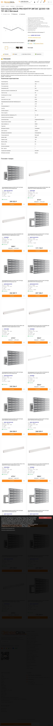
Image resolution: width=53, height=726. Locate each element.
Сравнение (22, 14)
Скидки (30, 43)
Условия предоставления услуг (8, 528)
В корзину (12, 204)
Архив (7, 6)
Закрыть (51, 725)
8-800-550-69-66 (24, 1)
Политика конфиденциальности (8, 530)
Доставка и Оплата (39, 43)
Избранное (15, 14)
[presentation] (5, 30)
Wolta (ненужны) (19, 6)
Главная (2, 6)
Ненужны (12, 6)
